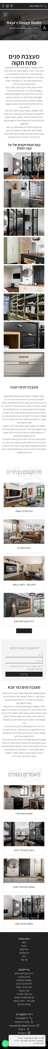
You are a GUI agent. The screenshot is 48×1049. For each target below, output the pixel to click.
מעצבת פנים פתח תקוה (24, 59)
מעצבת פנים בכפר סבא (29, 693)
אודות (24, 945)
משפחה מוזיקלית (24, 980)
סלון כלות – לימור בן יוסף (24, 584)
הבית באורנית (24, 547)
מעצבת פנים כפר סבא (24, 687)
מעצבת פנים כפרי (24, 813)
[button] (45, 28)
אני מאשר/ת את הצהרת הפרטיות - (26, 668)
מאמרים (29, 28)
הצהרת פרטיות (24, 1004)
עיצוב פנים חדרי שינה (24, 850)
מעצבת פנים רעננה (24, 387)
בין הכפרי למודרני (24, 994)
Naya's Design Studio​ (24, 22)
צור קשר (24, 959)
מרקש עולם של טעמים (24, 997)
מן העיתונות (24, 952)
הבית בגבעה (24, 990)
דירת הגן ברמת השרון (24, 621)
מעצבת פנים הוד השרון (24, 887)
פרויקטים (24, 949)
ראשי (24, 942)
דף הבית (36, 28)
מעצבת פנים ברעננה (27, 426)
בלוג (24, 956)
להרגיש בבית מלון (24, 983)
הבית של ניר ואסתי (24, 511)
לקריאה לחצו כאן (35, 669)
